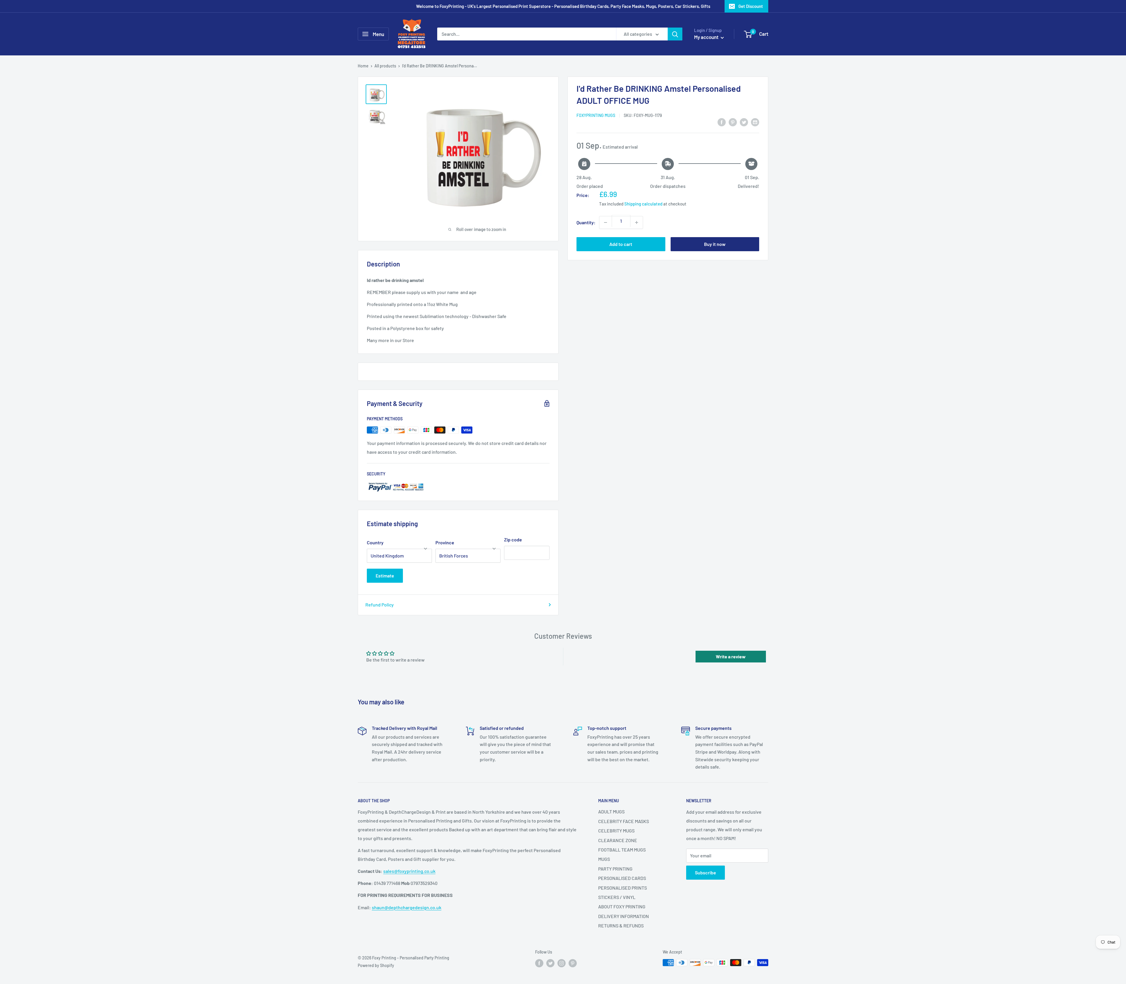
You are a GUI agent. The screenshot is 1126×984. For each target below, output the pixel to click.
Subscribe (705, 872)
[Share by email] (755, 121)
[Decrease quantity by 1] (605, 222)
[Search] (675, 34)
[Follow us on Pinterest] (573, 963)
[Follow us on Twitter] (550, 963)
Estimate (385, 575)
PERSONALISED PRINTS (622, 887)
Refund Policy (379, 604)
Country (375, 542)
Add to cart (620, 244)
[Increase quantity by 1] (636, 222)
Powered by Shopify (376, 965)
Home (363, 65)
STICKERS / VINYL (616, 897)
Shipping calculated (643, 203)
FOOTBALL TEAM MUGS (622, 849)
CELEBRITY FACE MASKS (623, 821)
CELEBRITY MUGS (616, 830)
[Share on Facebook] (722, 121)
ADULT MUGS (611, 811)
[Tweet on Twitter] (744, 121)
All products (385, 65)
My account (706, 37)
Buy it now (714, 244)
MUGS (604, 859)
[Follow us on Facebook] (539, 963)
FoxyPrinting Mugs (595, 115)
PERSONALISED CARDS (622, 878)
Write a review (731, 656)
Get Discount (750, 6)
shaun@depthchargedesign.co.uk (406, 907)
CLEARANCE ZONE (617, 840)
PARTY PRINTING (615, 868)
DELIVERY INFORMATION (623, 916)
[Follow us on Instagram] (561, 963)
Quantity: (586, 222)
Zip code (513, 539)
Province (444, 542)
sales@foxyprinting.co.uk (409, 871)
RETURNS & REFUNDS (621, 925)
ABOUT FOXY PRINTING (621, 906)
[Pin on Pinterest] (733, 121)
